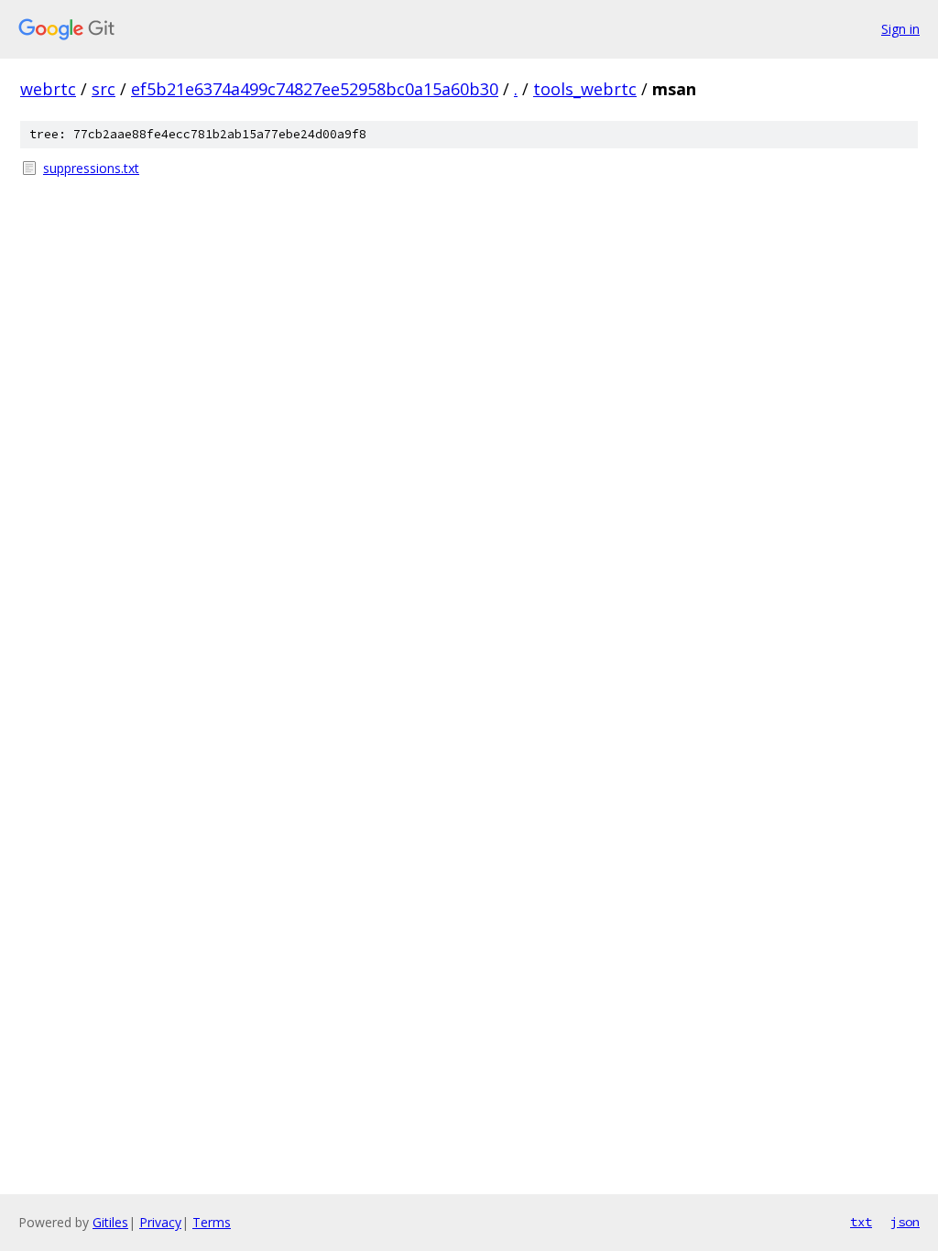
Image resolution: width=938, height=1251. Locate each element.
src (103, 89)
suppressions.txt (91, 168)
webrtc (48, 89)
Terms (211, 1222)
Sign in (900, 29)
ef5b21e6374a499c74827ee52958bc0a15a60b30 (314, 89)
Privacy (160, 1222)
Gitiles (110, 1222)
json (905, 1221)
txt (861, 1221)
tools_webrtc (585, 89)
